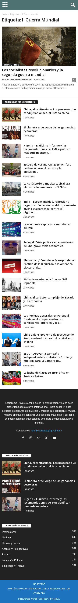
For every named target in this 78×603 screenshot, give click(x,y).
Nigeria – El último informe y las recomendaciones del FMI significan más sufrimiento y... (46, 149)
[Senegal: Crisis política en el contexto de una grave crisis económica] (11, 247)
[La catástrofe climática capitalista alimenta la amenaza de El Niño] (11, 189)
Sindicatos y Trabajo (13, 565)
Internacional (9, 531)
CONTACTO (39, 593)
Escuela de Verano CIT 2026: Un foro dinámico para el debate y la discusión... (47, 168)
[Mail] (39, 438)
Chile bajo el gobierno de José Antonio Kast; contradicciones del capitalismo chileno (48, 338)
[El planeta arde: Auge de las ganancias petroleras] (11, 133)
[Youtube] (54, 438)
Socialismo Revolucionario (16, 79)
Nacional (6, 537)
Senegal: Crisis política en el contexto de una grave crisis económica (48, 244)
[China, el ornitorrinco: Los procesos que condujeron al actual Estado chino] (11, 115)
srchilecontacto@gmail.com (46, 430)
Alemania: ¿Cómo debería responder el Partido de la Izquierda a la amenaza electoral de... (49, 264)
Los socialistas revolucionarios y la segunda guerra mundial (32, 72)
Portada (6, 554)
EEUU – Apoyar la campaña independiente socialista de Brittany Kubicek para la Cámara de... (47, 357)
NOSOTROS (39, 584)
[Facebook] (24, 438)
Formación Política (12, 560)
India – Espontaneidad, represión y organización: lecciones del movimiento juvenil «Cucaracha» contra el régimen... (49, 207)
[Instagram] (32, 438)
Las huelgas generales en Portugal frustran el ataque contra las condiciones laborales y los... (46, 319)
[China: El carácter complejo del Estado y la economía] (11, 303)
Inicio (4, 14)
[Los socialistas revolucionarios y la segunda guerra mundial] (39, 46)
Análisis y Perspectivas (15, 548)
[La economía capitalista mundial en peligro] (11, 229)
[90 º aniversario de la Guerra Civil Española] (11, 285)
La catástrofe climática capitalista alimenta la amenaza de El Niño (46, 185)
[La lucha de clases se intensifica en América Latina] (11, 378)
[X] (47, 438)
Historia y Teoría (11, 64)
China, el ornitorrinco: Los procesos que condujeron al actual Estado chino (49, 111)
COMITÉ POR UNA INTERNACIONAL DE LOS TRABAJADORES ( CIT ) (39, 588)
